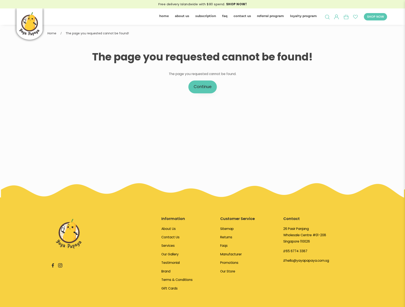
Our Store (227, 271)
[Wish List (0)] (355, 17)
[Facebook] (53, 265)
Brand (165, 271)
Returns (226, 237)
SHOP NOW (375, 17)
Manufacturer (231, 254)
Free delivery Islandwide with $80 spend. (202, 4)
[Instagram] (60, 265)
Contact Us (170, 237)
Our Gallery (170, 254)
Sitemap (227, 229)
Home (51, 33)
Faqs (224, 245)
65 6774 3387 (296, 251)
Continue (203, 87)
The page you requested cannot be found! (97, 33)
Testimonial (170, 262)
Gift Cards (169, 288)
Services (168, 245)
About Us (168, 229)
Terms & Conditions (177, 280)
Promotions (229, 262)
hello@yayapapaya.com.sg (307, 260)
